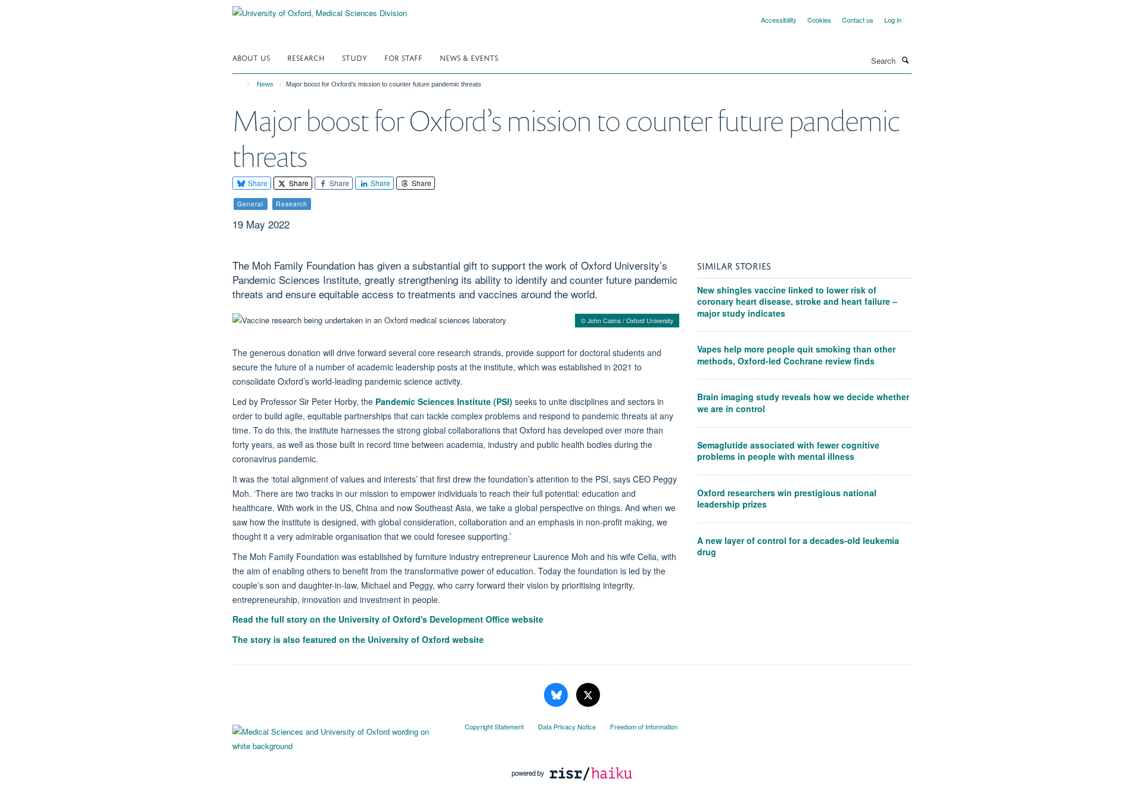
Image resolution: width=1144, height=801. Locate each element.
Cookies (819, 19)
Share (257, 183)
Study (354, 57)
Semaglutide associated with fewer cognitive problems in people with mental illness (788, 451)
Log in (892, 19)
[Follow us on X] (588, 695)
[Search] (905, 59)
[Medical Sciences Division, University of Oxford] (339, 736)
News (265, 84)
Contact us (857, 19)
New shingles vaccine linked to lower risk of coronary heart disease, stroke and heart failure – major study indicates (797, 301)
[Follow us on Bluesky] (557, 695)
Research (306, 57)
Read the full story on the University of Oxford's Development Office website (387, 619)
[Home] (242, 84)
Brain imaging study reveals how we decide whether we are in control (803, 403)
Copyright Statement (494, 726)
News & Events (469, 57)
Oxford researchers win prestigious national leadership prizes (786, 499)
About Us (251, 57)
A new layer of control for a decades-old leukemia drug (798, 546)
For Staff (403, 57)
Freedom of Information (643, 726)
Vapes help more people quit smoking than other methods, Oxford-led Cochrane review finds (796, 355)
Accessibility (779, 19)
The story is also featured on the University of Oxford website (358, 639)
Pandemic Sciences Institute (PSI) (443, 401)
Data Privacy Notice (567, 726)
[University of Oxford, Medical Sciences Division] (319, 8)
